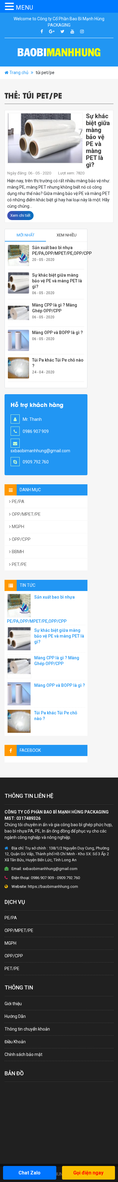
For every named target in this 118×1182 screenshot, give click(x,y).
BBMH (17, 551)
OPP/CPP (21, 539)
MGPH (17, 526)
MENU (24, 7)
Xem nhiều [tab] (67, 235)
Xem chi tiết (20, 215)
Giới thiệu (13, 1003)
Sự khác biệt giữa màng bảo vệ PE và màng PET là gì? (98, 140)
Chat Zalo (29, 1173)
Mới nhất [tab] (25, 235)
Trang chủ (18, 72)
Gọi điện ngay (88, 1173)
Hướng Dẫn (15, 1016)
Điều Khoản (15, 1041)
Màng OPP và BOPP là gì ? (57, 332)
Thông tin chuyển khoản (27, 1029)
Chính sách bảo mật (23, 1054)
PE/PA (17, 501)
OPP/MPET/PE (26, 514)
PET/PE (19, 564)
